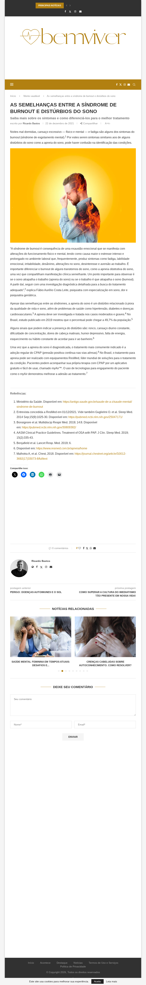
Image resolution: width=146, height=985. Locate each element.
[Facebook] (65, 11)
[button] (66, 5)
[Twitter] (70, 11)
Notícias (78, 962)
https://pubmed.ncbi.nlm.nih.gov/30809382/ (49, 427)
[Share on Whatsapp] (91, 548)
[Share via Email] (94, 548)
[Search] (134, 84)
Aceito (97, 981)
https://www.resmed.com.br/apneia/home (61, 448)
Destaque (62, 962)
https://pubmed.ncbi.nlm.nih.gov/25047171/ (95, 417)
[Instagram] (75, 11)
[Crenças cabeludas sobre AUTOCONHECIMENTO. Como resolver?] (83, 636)
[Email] (80, 11)
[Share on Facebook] (83, 548)
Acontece (45, 962)
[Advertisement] (73, 64)
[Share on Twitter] (87, 548)
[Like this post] (79, 548)
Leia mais (111, 981)
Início (13, 96)
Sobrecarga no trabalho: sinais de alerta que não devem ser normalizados (73, 5)
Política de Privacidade (73, 966)
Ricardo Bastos (31, 123)
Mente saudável (32, 96)
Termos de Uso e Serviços (103, 962)
